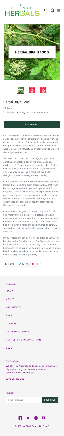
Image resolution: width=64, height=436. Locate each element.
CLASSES (11, 323)
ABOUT (10, 299)
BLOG (9, 347)
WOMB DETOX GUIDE (17, 331)
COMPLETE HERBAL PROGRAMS (23, 339)
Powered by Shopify (41, 426)
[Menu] (59, 10)
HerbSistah (26, 426)
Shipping (21, 112)
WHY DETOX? (13, 307)
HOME (9, 291)
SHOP (9, 315)
